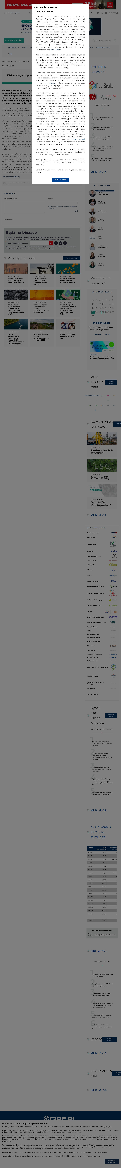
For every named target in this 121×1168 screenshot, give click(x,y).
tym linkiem (50, 83)
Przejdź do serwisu (60, 179)
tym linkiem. (56, 50)
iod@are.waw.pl (78, 139)
